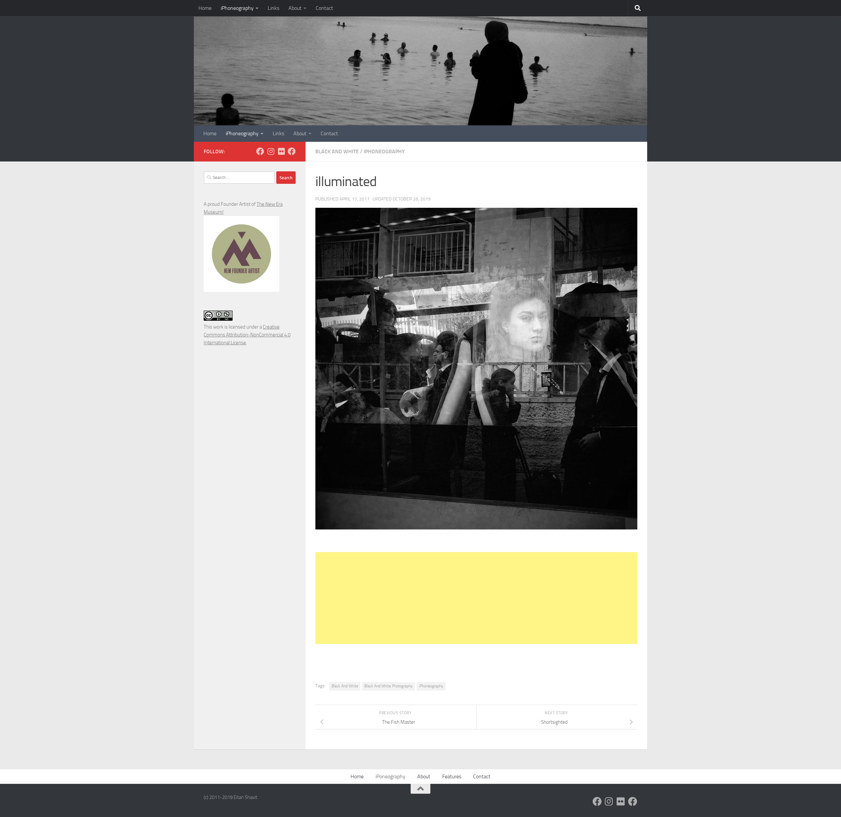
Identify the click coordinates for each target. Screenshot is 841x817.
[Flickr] (281, 151)
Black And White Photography (388, 686)
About (295, 8)
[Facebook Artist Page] (292, 151)
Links (273, 8)
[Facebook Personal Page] (260, 151)
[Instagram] (271, 151)
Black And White (337, 151)
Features (451, 776)
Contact (324, 8)
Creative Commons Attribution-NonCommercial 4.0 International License (247, 335)
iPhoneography (237, 8)
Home (205, 8)
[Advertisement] (476, 598)
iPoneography (390, 776)
